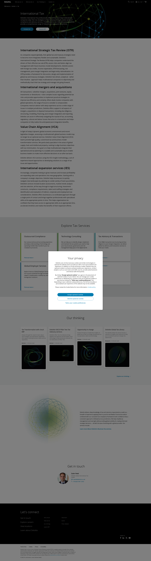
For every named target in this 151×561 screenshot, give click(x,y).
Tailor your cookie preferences (75, 303)
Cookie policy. (92, 287)
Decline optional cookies (75, 299)
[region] (75, 280)
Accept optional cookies (75, 294)
